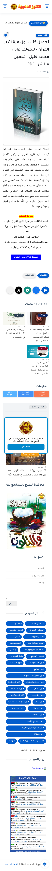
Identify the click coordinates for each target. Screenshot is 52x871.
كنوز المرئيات (38, 708)
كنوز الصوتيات (17, 695)
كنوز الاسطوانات (36, 663)
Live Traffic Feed (28, 778)
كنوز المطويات (17, 708)
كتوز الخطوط (17, 656)
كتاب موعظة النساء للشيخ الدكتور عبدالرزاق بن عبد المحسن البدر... (39, 335)
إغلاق (17, 454)
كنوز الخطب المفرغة (35, 682)
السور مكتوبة (38, 637)
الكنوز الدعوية (11, 864)
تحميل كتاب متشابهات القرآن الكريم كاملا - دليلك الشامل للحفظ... (39, 368)
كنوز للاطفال (38, 734)
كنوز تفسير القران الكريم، (32, 728)
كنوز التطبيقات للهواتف (33, 676)
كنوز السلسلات (17, 689)
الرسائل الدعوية (37, 630)
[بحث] (5, 6)
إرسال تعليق (38, 407)
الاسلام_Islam (37, 624)
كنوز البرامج (39, 669)
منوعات (11, 741)
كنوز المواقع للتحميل (34, 721)
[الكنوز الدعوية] (26, 7)
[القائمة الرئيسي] (47, 6)
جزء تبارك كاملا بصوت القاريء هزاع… (27, 840)
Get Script (19, 851)
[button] (36, 290)
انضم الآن (26, 447)
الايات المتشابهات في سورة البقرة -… (31, 846)
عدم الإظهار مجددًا (30, 454)
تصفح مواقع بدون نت (34, 650)
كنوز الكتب (42, 35)
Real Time (27, 851)
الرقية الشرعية (16, 630)
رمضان (13, 650)
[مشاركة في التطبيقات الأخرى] (10, 290)
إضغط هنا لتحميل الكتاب (26, 257)
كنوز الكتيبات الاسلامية (18, 702)
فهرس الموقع (37, 656)
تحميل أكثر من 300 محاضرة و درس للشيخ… (29, 785)
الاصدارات (17, 624)
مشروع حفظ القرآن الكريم (32, 741)
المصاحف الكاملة (36, 643)
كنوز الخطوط (14, 682)
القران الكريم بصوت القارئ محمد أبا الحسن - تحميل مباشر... (15, 23)
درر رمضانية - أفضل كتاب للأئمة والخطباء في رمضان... (15, 333)
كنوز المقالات (38, 715)
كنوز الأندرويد (16, 663)
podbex (19, 799)
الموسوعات (15, 643)
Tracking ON (36, 851)
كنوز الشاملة (38, 695)
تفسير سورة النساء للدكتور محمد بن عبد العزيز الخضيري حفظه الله (27, 472)
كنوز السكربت (37, 689)
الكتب (17, 637)
